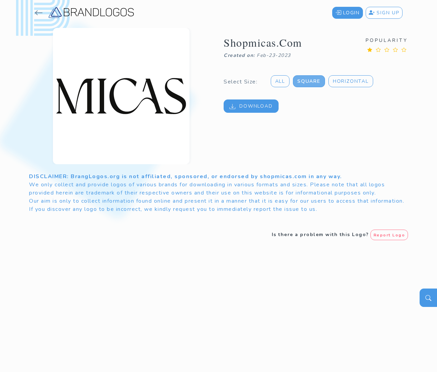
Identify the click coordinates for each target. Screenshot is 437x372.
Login (350, 13)
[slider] (387, 49)
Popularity (387, 40)
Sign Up (387, 13)
